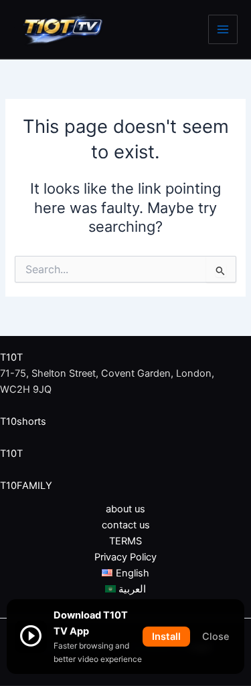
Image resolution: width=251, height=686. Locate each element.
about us (125, 509)
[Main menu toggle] (223, 29)
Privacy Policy (125, 557)
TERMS (125, 541)
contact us (126, 525)
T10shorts (23, 421)
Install (166, 637)
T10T (11, 357)
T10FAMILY (26, 486)
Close (216, 637)
